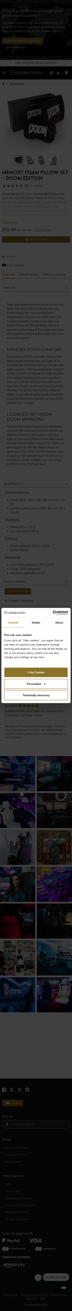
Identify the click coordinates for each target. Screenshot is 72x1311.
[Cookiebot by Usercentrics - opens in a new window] (52, 613)
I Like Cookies (36, 672)
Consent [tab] (13, 622)
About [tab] (59, 622)
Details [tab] (36, 622)
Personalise (34, 683)
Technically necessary (36, 695)
